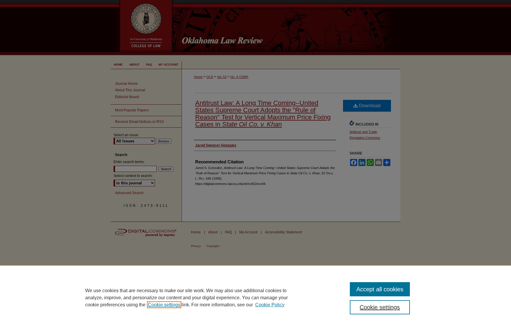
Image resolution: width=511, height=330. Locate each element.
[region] (255, 297)
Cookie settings (164, 304)
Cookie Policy (269, 304)
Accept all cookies (379, 289)
